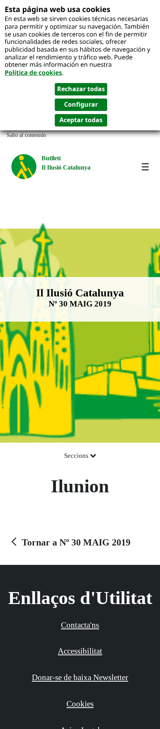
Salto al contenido (26, 135)
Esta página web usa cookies (57, 9)
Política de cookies (33, 72)
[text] (70, 542)
